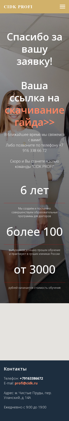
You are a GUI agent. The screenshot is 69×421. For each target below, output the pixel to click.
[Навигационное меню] (62, 7)
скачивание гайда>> (34, 181)
